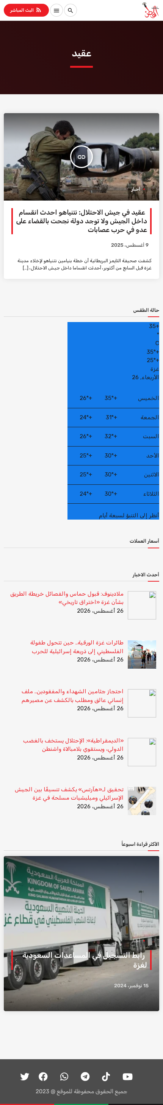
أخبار (135, 189)
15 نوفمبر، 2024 (131, 986)
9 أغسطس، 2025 (130, 245)
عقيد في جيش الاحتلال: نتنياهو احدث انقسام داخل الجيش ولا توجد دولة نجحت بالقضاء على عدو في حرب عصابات (81, 221)
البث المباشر (26, 9)
